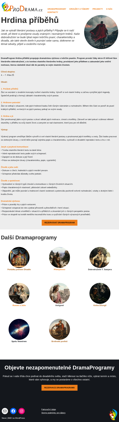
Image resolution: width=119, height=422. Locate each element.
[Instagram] (21, 411)
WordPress (20, 418)
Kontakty (53, 12)
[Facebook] (13, 411)
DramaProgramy (57, 9)
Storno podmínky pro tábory (53, 413)
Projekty (98, 9)
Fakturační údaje (48, 409)
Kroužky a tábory (79, 9)
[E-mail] (5, 411)
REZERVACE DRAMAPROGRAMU (59, 388)
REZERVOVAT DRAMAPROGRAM (60, 223)
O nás (109, 9)
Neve (4, 418)
